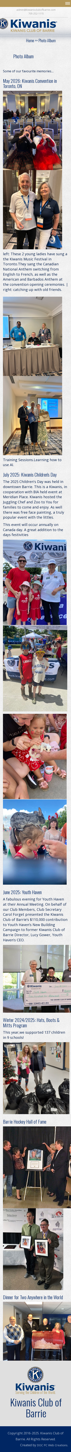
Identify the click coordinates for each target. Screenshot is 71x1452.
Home (30, 40)
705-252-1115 (36, 13)
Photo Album (47, 40)
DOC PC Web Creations (52, 1445)
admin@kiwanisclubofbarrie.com (36, 9)
